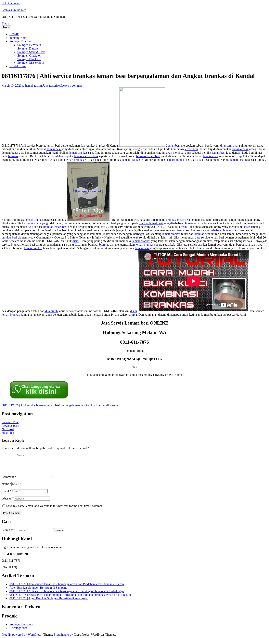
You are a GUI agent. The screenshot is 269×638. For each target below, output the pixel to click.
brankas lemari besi (86, 156)
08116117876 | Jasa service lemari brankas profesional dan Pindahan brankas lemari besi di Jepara (70, 594)
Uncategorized (52, 85)
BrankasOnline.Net (14, 10)
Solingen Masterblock (31, 62)
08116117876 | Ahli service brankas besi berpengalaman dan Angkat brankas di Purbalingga (66, 591)
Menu (6, 27)
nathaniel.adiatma (32, 85)
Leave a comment (72, 85)
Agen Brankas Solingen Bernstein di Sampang (38, 587)
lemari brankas (78, 152)
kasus (246, 226)
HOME (14, 34)
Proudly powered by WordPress (22, 634)
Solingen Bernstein (29, 45)
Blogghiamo (61, 634)
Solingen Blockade (29, 59)
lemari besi (53, 149)
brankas (13, 156)
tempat (180, 230)
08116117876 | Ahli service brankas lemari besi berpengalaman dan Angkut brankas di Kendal (60, 405)
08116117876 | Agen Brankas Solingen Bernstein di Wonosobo (48, 598)
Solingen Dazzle (27, 48)
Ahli (30, 226)
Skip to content (11, 3)
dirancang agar (229, 145)
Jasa (197, 237)
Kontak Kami (17, 66)
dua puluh (51, 311)
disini (184, 226)
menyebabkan (213, 230)
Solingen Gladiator (29, 55)
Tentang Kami (18, 37)
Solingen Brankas (20, 41)
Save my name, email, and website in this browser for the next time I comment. (55, 506)
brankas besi (240, 149)
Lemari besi (173, 145)
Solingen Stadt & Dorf (31, 52)
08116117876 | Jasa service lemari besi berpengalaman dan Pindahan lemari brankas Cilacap (66, 584)
